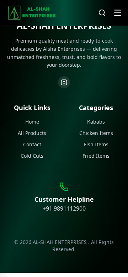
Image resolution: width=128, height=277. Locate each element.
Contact (32, 144)
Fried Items (96, 155)
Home (32, 121)
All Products (32, 133)
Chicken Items (96, 133)
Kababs (96, 121)
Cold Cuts (32, 155)
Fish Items (96, 144)
